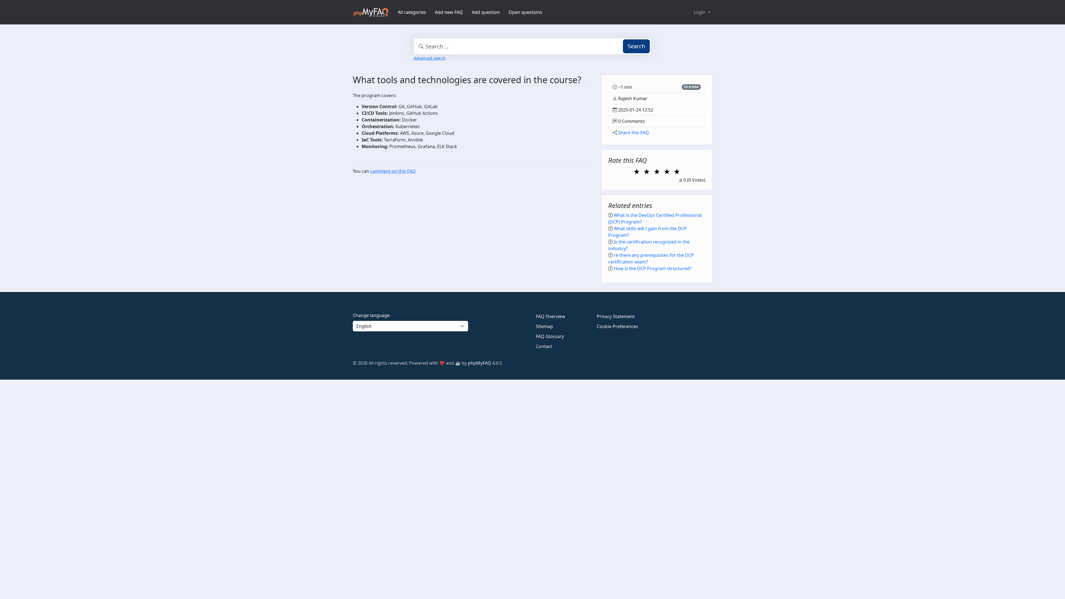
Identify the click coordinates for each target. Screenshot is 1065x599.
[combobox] (532, 46)
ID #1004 (691, 87)
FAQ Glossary (550, 336)
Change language (371, 315)
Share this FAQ (633, 133)
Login (700, 12)
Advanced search (430, 58)
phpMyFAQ (479, 363)
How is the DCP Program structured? (652, 268)
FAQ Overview (550, 316)
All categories (412, 12)
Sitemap (544, 326)
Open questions (525, 12)
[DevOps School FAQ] (371, 12)
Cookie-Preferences (617, 326)
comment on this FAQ (393, 171)
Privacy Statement (616, 316)
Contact (544, 346)
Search (636, 46)
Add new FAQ (449, 12)
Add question (486, 12)
